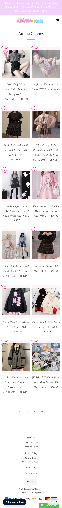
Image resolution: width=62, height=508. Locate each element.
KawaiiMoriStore (35, 489)
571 (36, 412)
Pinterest (32, 473)
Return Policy (31, 453)
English (30, 482)
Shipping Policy (31, 447)
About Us (31, 438)
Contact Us (31, 467)
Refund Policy (31, 458)
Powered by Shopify (31, 493)
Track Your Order (31, 462)
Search (31, 433)
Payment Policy (31, 442)
